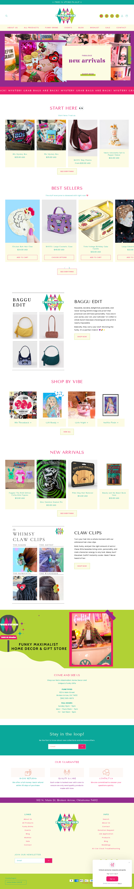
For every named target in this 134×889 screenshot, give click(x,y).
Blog (28, 834)
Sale (28, 841)
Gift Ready (51, 422)
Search (106, 819)
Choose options (59, 257)
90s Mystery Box (51, 154)
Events (28, 830)
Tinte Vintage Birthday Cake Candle (95, 248)
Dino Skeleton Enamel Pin (51, 502)
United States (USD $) (14, 882)
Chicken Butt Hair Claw (22, 247)
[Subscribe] (82, 746)
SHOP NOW (82, 337)
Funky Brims (27, 826)
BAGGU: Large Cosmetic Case (59, 247)
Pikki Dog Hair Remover (82, 493)
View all (67, 432)
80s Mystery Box (20, 154)
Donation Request (106, 830)
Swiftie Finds (109, 422)
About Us (28, 819)
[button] (6, 16)
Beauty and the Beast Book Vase (114, 494)
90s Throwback (22, 422)
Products (106, 838)
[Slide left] (64, 265)
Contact (28, 845)
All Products (27, 823)
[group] (67, 59)
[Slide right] (69, 265)
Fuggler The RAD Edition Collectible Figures (20, 494)
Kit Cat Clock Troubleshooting (106, 849)
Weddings (106, 845)
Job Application (106, 834)
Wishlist (27, 838)
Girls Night (80, 422)
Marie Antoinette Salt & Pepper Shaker (114, 154)
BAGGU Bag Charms (83, 160)
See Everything (67, 171)
